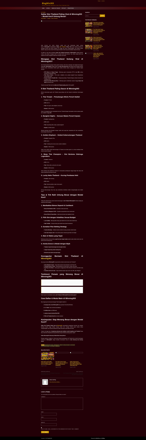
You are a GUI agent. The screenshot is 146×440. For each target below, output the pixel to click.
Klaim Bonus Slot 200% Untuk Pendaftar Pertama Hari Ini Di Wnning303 (46, 363)
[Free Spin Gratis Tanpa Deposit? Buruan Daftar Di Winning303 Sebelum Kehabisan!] (62, 356)
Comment (43, 396)
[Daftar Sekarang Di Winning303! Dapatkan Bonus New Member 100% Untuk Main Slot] (76, 356)
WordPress (98, 438)
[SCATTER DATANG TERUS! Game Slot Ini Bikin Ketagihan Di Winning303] (88, 45)
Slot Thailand (63, 46)
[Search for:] (95, 15)
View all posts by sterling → (55, 382)
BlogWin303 (48, 3)
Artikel (48, 8)
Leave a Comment (54, 18)
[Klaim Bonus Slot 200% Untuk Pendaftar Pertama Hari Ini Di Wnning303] (47, 356)
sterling (49, 18)
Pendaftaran (71, 8)
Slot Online (43, 12)
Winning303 (46, 258)
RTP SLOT (64, 8)
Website (43, 422)
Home (43, 8)
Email (42, 417)
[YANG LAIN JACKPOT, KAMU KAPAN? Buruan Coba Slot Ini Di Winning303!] (88, 53)
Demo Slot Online (56, 8)
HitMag (103, 438)
